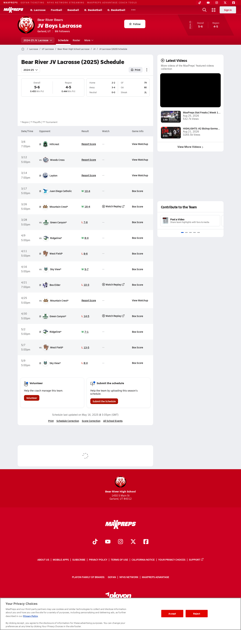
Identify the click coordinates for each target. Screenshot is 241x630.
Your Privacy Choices (171, 559)
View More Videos (189, 147)
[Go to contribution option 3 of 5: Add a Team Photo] (190, 232)
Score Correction (91, 420)
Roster (76, 40)
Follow (137, 24)
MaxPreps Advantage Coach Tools (112, 2)
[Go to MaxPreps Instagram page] (120, 542)
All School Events (113, 420)
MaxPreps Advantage (155, 577)
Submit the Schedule (104, 401)
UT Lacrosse (48, 49)
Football (56, 10)
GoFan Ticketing (32, 2)
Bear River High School (120, 491)
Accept (172, 613)
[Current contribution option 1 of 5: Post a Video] (182, 232)
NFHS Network (128, 577)
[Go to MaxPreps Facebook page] (146, 542)
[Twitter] (225, 3)
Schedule (63, 40)
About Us (43, 559)
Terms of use (119, 559)
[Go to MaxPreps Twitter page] (133, 542)
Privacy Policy (98, 559)
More (87, 40)
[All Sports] (133, 9)
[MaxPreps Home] (13, 10)
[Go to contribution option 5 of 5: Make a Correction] (198, 232)
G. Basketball (116, 10)
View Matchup (140, 144)
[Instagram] (217, 3)
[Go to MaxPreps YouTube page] (108, 542)
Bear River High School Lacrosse (73, 49)
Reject (196, 613)
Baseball (73, 10)
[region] (120, 614)
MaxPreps (11, 2)
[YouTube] (208, 3)
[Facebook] (233, 3)
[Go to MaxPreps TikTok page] (95, 542)
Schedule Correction (67, 420)
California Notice (143, 559)
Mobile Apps (61, 559)
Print (137, 70)
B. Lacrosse (38, 10)
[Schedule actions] (147, 70)
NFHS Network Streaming (65, 2)
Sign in (228, 10)
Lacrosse (33, 49)
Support (194, 559)
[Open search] (204, 9)
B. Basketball (93, 10)
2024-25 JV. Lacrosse (35, 40)
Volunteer (31, 398)
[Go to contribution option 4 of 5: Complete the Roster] (194, 232)
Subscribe (78, 559)
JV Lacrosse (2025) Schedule (113, 49)
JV (94, 49)
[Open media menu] (213, 9)
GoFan (112, 577)
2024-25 (28, 70)
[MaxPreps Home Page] (23, 49)
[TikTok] (200, 3)
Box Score (137, 191)
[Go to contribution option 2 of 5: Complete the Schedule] (186, 232)
